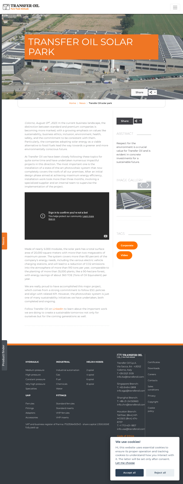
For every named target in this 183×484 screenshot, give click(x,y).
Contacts (152, 380)
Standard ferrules (65, 403)
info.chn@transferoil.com (131, 404)
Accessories (32, 417)
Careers (152, 374)
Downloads (154, 368)
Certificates (154, 362)
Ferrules (30, 403)
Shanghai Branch (127, 397)
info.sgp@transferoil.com (131, 390)
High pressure (33, 374)
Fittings (30, 408)
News (82, 103)
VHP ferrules (63, 412)
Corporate (127, 245)
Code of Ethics (125, 435)
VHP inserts (62, 417)
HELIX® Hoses (94, 362)
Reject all (160, 472)
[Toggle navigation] (175, 7)
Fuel (58, 379)
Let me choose (125, 463)
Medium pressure (35, 370)
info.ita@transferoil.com (130, 376)
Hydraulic (32, 362)
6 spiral (90, 379)
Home (72, 103)
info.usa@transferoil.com (131, 429)
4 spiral (90, 374)
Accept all (129, 472)
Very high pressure (35, 384)
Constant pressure (35, 379)
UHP (28, 395)
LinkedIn (58, 308)
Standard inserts (65, 408)
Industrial (63, 362)
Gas (58, 374)
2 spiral (90, 370)
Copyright (153, 401)
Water (59, 388)
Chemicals (61, 384)
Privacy (151, 395)
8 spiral (90, 384)
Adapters (30, 412)
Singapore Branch (127, 383)
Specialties (31, 388)
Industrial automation (67, 370)
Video (124, 255)
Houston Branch (126, 411)
